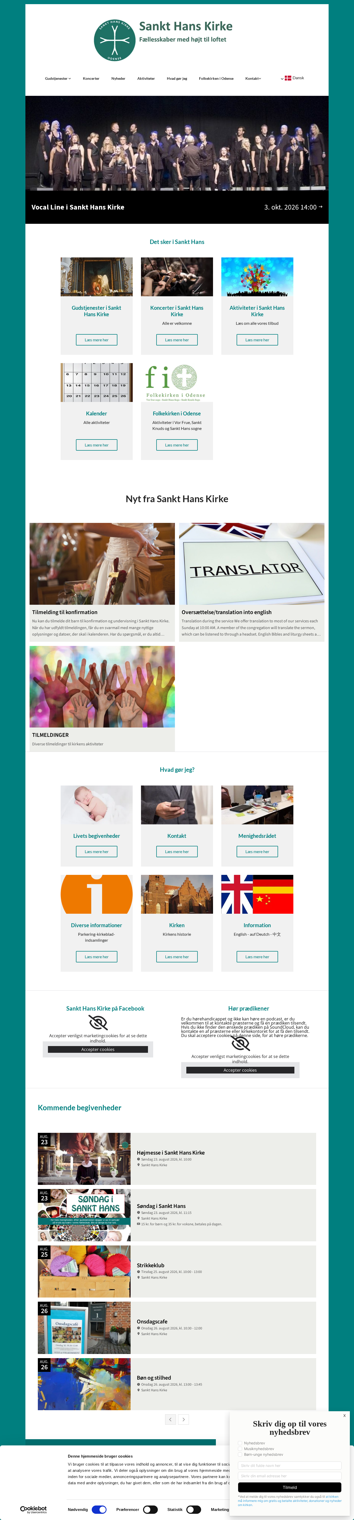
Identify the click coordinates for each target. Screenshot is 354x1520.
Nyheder (118, 78)
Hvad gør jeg (177, 78)
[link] (58, 78)
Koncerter (91, 78)
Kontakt (252, 78)
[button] (96, 339)
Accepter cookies (98, 1049)
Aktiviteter (146, 78)
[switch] (150, 1509)
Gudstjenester (56, 78)
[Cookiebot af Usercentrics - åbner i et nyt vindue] (33, 1510)
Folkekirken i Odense (216, 78)
